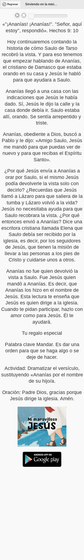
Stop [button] (24, 15)
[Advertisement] (42, 500)
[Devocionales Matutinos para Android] (42, 465)
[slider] (31, 16)
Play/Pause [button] (17, 15)
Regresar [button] (12, 4)
